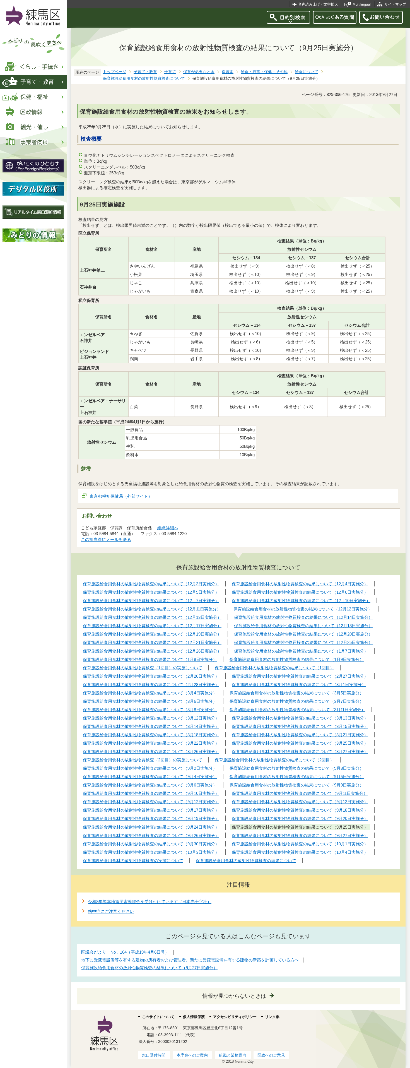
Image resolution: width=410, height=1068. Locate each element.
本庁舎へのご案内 (192, 1055)
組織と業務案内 (232, 1055)
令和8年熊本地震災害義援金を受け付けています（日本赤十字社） (149, 901)
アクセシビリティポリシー (235, 1017)
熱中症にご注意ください (111, 911)
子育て (170, 72)
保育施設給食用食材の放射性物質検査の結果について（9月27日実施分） (149, 967)
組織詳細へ (167, 527)
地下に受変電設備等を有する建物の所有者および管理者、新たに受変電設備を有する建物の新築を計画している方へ (190, 960)
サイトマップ (395, 4)
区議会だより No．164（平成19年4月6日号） (125, 952)
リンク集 (272, 1017)
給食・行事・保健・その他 (264, 72)
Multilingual (362, 4)
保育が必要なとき (198, 72)
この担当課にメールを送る (106, 539)
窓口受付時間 (153, 1055)
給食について (306, 72)
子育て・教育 (145, 72)
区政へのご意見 (271, 1055)
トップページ (114, 72)
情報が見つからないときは (234, 996)
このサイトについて (158, 1017)
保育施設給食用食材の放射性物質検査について (144, 78)
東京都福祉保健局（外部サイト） (121, 496)
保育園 (227, 72)
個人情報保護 (194, 1017)
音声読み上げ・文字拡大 (318, 4)
